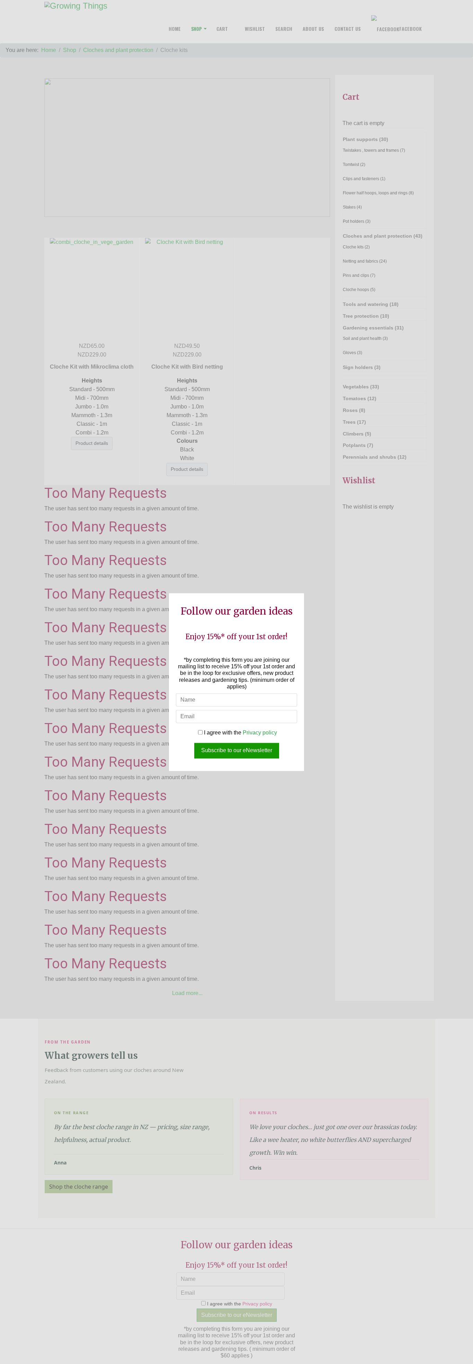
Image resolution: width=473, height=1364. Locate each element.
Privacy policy (260, 733)
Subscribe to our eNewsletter (236, 750)
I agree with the (240, 733)
